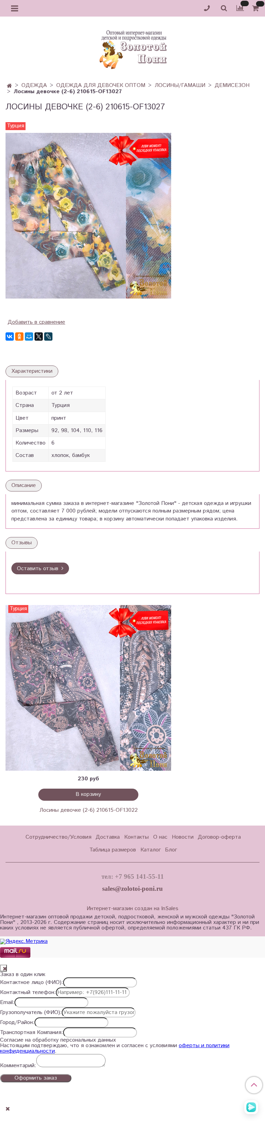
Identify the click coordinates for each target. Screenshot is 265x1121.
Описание (23, 485)
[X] (39, 336)
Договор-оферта (219, 837)
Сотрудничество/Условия (58, 837)
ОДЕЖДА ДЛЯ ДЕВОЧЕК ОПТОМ (100, 85)
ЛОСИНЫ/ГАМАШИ (180, 85)
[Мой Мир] (29, 336)
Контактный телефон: (28, 992)
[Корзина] (256, 8)
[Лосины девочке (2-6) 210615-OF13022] (88, 688)
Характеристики (31, 371)
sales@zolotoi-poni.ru (132, 888)
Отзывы (21, 543)
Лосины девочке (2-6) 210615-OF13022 (88, 810)
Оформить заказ (35, 1078)
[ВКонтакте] (10, 336)
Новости (183, 837)
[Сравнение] (240, 8)
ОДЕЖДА (34, 85)
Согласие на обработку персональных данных (58, 1040)
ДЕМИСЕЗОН (232, 85)
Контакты (136, 837)
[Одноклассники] (19, 336)
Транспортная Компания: (31, 1032)
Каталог (150, 850)
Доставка (108, 837)
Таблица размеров (112, 850)
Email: (7, 1002)
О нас (160, 837)
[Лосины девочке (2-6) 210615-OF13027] (88, 216)
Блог (171, 850)
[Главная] (9, 86)
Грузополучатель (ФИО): (31, 1012)
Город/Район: (17, 1022)
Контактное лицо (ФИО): (31, 982)
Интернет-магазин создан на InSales (132, 909)
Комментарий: (18, 1066)
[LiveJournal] (48, 336)
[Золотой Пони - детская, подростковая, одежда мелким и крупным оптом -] (132, 47)
